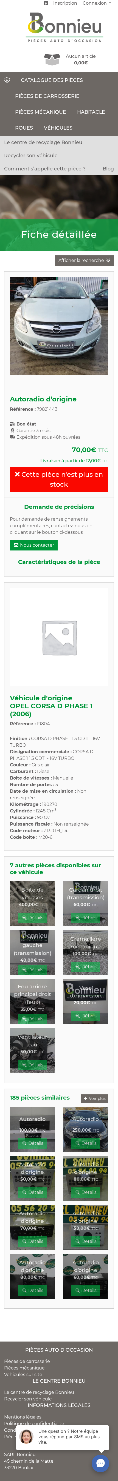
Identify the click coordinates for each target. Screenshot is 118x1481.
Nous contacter (36, 545)
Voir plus (97, 1098)
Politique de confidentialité (34, 1423)
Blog (108, 169)
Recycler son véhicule (31, 155)
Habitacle (91, 112)
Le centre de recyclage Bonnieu (43, 142)
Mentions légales (22, 1417)
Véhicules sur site (23, 1374)
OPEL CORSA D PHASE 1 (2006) (51, 710)
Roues (24, 128)
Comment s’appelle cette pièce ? (45, 169)
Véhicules (58, 128)
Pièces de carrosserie (47, 96)
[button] (17, 326)
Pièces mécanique (40, 112)
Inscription (65, 3)
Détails (35, 917)
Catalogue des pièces (52, 80)
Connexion (95, 3)
